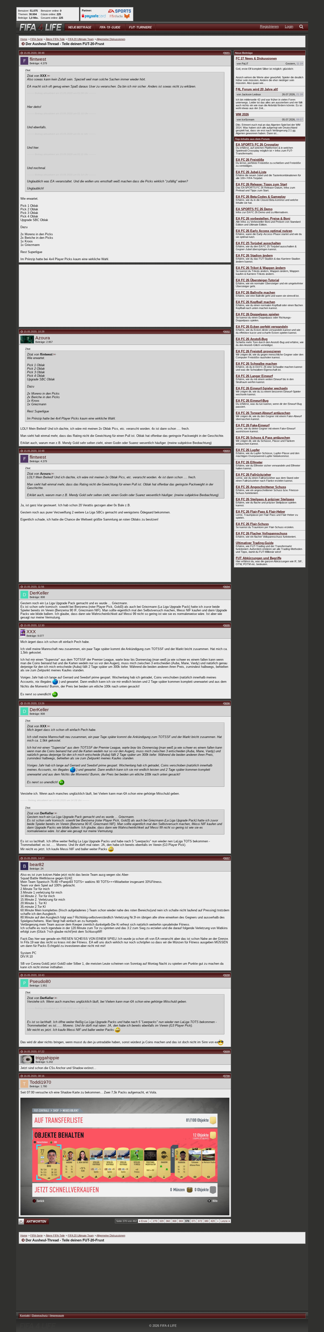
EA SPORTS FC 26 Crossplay (257, 144)
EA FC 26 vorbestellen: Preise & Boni (263, 218)
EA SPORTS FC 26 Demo (254, 209)
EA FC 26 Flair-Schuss (252, 524)
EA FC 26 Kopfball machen (255, 302)
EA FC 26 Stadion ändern (254, 255)
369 (181, 1221)
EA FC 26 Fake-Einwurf (252, 425)
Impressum (57, 1315)
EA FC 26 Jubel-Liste (251, 172)
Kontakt (25, 1315)
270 (155, 1221)
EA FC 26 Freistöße (250, 159)
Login (289, 26)
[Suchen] (302, 27)
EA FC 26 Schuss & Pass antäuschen (263, 437)
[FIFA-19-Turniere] (140, 27)
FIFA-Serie (36, 39)
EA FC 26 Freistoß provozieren (258, 351)
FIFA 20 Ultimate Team (81, 39)
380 (206, 1221)
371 (193, 1221)
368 (174, 1221)
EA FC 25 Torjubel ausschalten (258, 243)
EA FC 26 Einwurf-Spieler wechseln (262, 388)
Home (23, 39)
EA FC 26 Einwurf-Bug (252, 400)
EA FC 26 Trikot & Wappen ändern (261, 268)
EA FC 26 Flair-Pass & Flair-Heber (260, 511)
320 (161, 1221)
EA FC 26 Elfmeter (249, 462)
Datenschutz (40, 1315)
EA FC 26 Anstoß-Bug (252, 339)
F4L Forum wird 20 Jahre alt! (257, 89)
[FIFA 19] (110, 27)
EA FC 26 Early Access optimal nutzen (264, 231)
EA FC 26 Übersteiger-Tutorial (257, 280)
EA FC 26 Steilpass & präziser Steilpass (265, 499)
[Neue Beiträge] (80, 27)
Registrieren (269, 26)
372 (200, 1221)
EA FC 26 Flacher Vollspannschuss (261, 533)
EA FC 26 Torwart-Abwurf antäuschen (263, 413)
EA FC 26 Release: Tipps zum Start (261, 184)
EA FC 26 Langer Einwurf (254, 376)
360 (168, 1221)
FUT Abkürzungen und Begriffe (258, 558)
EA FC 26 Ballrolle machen (255, 292)
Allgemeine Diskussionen (111, 39)
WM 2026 (242, 114)
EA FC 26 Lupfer (248, 450)
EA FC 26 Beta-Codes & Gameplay (261, 196)
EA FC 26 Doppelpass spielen (257, 314)
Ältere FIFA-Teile (55, 39)
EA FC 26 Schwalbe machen (256, 363)
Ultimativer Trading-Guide (254, 543)
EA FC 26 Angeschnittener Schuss (261, 487)
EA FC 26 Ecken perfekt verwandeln (262, 326)
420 (213, 1221)
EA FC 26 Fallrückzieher (253, 474)
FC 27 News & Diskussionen (256, 58)
